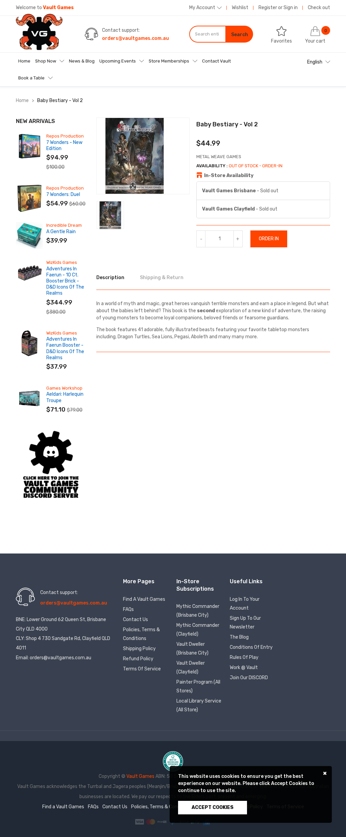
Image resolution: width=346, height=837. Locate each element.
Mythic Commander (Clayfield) (197, 629)
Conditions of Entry (251, 647)
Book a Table (31, 77)
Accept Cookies (212, 807)
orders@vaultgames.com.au (135, 38)
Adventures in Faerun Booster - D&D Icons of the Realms (65, 348)
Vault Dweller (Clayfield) (190, 667)
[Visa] (140, 821)
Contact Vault (216, 61)
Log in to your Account (245, 603)
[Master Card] (151, 821)
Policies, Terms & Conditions (141, 634)
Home (24, 61)
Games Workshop (64, 388)
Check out (319, 7)
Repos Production (65, 136)
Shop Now (45, 61)
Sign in (290, 7)
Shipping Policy (139, 648)
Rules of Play (244, 657)
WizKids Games (61, 262)
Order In (269, 239)
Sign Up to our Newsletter (245, 622)
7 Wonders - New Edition (64, 145)
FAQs (128, 609)
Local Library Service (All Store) (198, 705)
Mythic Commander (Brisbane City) (197, 611)
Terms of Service (142, 669)
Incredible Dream (64, 225)
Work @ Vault (244, 667)
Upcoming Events (117, 61)
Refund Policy (138, 659)
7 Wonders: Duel (63, 194)
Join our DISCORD (249, 678)
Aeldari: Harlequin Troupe (64, 397)
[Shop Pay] (162, 821)
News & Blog (82, 61)
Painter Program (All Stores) (198, 686)
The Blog (239, 637)
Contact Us (135, 619)
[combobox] (207, 34)
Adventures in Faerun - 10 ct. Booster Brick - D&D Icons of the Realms (65, 281)
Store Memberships (169, 61)
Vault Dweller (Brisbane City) (192, 648)
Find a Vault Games (144, 599)
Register (267, 7)
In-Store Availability (228, 175)
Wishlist (240, 7)
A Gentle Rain (61, 232)
